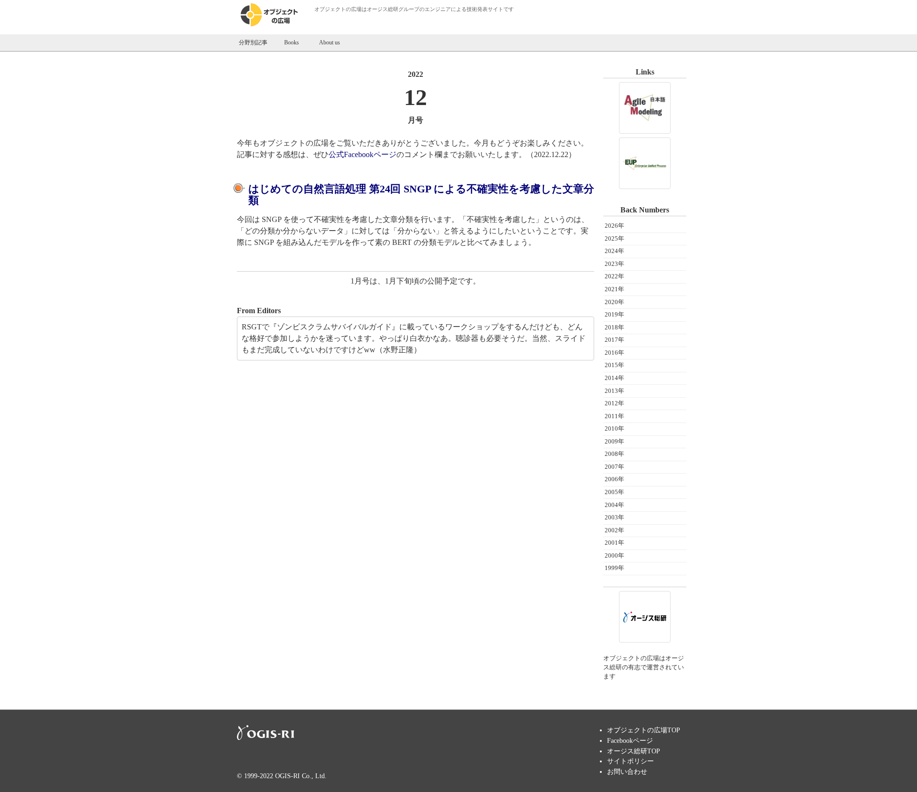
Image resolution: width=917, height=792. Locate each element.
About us (329, 42)
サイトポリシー (630, 761)
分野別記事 (253, 42)
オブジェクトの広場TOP (643, 730)
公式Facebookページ (362, 154)
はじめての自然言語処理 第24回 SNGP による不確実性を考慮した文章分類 (421, 194)
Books (291, 42)
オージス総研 (382, 9)
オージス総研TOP (633, 751)
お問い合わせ (627, 771)
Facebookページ (630, 740)
